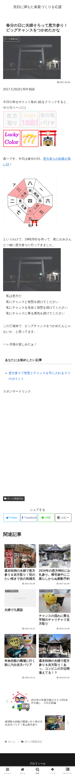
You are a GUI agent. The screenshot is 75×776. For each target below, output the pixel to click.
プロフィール (37, 763)
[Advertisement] (37, 443)
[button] (67, 488)
